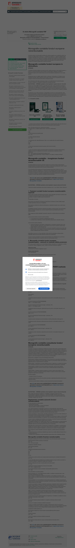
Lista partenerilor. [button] (39, 280)
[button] (37, 275)
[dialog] (37, 274)
